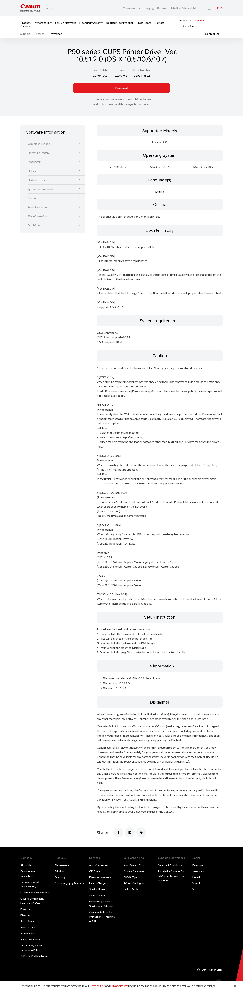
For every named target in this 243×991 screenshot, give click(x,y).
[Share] (118, 832)
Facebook (197, 865)
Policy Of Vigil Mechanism (34, 956)
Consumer (129, 8)
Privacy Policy (28, 933)
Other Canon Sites (212, 969)
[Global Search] (209, 8)
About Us (25, 865)
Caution (32, 198)
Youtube (197, 883)
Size (121, 70)
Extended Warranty (91, 22)
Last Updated (101, 70)
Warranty (185, 20)
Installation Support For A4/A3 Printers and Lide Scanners (171, 876)
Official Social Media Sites (34, 892)
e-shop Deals (131, 889)
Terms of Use (27, 927)
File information (37, 216)
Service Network (65, 22)
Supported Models (39, 143)
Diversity (25, 915)
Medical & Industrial (183, 8)
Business (162, 8)
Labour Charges (98, 883)
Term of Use (97, 985)
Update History (37, 180)
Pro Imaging (146, 8)
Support (199, 20)
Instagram (198, 871)
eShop (191, 26)
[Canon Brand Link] (30, 8)
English (159, 191)
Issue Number (141, 70)
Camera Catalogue (134, 871)
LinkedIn (197, 877)
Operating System (39, 152)
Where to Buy (43, 22)
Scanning (60, 877)
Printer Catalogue (134, 883)
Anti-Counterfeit (98, 865)
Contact (159, 22)
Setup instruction (38, 207)
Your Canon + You (134, 865)
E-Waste (25, 909)
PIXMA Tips (130, 877)
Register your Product (119, 22)
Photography (62, 865)
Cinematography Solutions (69, 883)
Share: (102, 832)
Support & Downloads (170, 865)
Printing (59, 871)
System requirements (40, 189)
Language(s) (35, 161)
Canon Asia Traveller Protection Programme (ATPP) (102, 917)
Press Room (143, 22)
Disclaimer (34, 225)
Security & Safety (30, 939)
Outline (32, 171)
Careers (25, 26)
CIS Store (94, 871)
